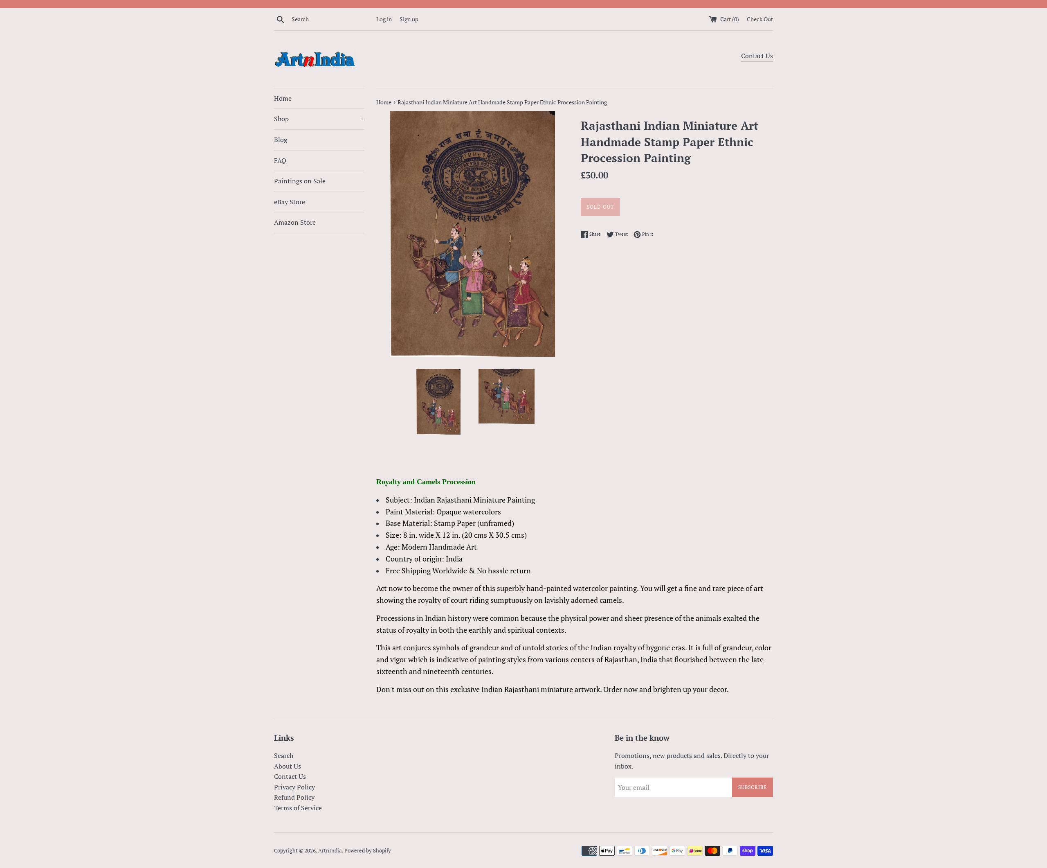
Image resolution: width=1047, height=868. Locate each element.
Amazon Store (295, 222)
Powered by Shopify (367, 850)
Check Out (760, 19)
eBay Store (289, 201)
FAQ (280, 160)
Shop (319, 118)
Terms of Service (298, 807)
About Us (287, 766)
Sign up (409, 19)
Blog (280, 139)
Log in (384, 19)
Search (283, 755)
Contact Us (757, 55)
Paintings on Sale (300, 180)
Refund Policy (294, 797)
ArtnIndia (330, 850)
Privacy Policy (294, 786)
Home (283, 98)
